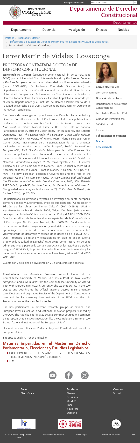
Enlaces (101, 30)
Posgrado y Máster (29, 37)
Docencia (48, 30)
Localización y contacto (53, 434)
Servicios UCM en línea (72, 401)
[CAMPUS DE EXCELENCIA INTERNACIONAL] (70, 424)
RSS (133, 434)
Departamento (21, 30)
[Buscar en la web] (135, 2)
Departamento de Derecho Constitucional (103, 12)
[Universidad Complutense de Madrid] (30, 11)
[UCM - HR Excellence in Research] (23, 424)
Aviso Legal (81, 434)
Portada (9, 37)
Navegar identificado (73, 2)
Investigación (76, 30)
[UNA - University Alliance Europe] (116, 424)
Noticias (123, 30)
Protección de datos (110, 434)
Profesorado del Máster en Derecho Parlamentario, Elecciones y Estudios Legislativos (59, 41)
